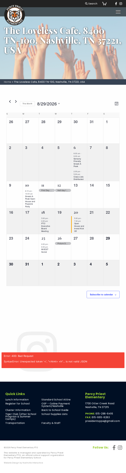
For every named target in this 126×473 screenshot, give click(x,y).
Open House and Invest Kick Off (79, 227)
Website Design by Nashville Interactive (23, 463)
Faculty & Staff (50, 423)
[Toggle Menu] (118, 11)
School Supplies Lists (54, 414)
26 (59, 238)
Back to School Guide (55, 410)
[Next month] (16, 101)
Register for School (17, 403)
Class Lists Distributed (78, 178)
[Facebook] (116, 4)
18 (43, 212)
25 (43, 238)
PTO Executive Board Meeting (45, 227)
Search (92, 3)
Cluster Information (17, 410)
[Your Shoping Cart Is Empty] (106, 3)
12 (59, 185)
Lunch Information (17, 399)
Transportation (15, 423)
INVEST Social (44, 250)
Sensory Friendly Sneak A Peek (77, 162)
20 (76, 212)
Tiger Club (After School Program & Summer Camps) (20, 416)
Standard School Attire (56, 399)
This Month (27, 103)
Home (7, 82)
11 (42, 185)
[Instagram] (120, 4)
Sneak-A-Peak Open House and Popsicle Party (30, 201)
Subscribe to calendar (101, 294)
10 (27, 185)
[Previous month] (10, 101)
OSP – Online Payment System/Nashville (55, 404)
